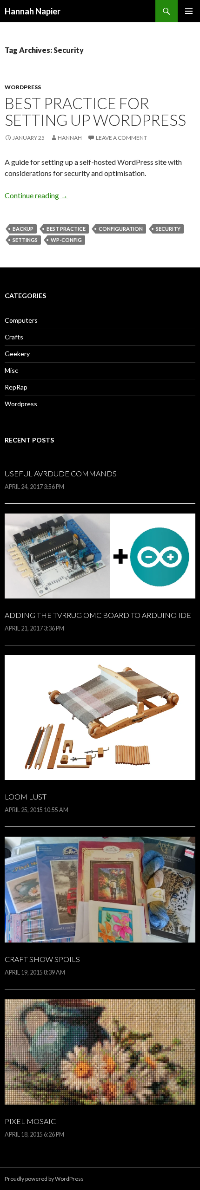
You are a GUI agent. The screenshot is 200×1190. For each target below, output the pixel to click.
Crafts (14, 337)
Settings (25, 240)
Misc (11, 370)
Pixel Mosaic (30, 1121)
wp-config (66, 240)
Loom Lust (26, 796)
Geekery (17, 354)
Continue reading (36, 195)
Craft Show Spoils (42, 959)
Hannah (70, 137)
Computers (21, 320)
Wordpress (23, 87)
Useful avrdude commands (61, 473)
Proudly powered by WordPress (44, 1178)
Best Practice (66, 229)
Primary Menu (189, 11)
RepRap (16, 387)
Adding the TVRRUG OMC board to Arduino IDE (98, 615)
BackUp (23, 229)
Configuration (121, 229)
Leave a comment (121, 137)
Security (168, 229)
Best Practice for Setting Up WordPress (95, 111)
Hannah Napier (32, 11)
